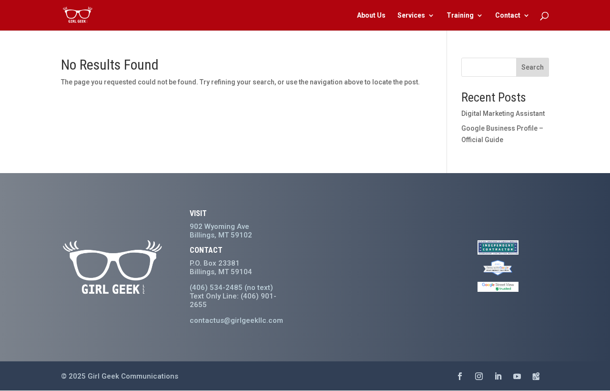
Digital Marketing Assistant (503, 113)
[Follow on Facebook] (460, 376)
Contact (507, 15)
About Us (371, 15)
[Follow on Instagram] (479, 376)
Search (532, 67)
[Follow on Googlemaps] (536, 376)
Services (411, 15)
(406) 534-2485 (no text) (231, 287)
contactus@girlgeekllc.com (236, 320)
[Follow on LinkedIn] (498, 376)
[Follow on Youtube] (517, 376)
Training (460, 15)
